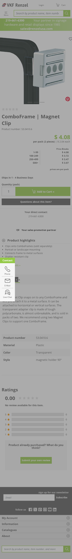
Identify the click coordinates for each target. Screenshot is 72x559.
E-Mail (7, 285)
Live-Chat (7, 297)
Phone (7, 273)
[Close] (16, 279)
